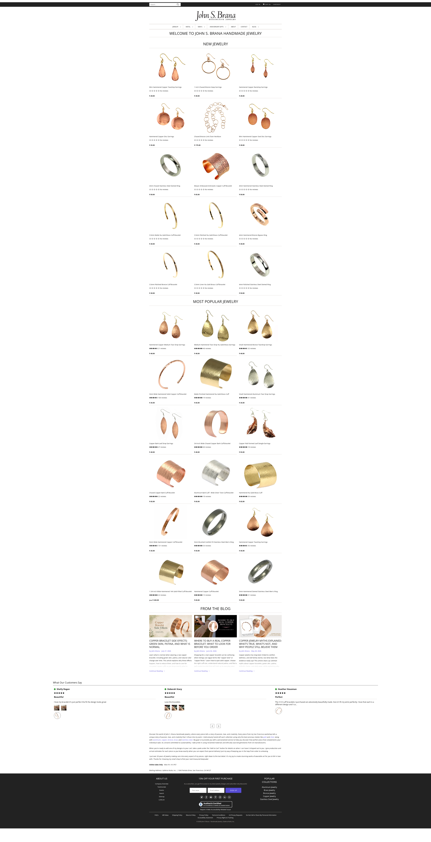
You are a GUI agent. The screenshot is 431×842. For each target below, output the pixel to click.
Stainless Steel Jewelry (269, 799)
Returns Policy (191, 815)
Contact (244, 27)
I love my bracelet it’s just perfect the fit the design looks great (80, 702)
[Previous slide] (212, 726)
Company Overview (161, 784)
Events (161, 790)
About (233, 27)
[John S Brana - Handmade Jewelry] (215, 16)
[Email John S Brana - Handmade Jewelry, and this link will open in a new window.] (229, 797)
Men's (200, 27)
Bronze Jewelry (269, 793)
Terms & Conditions (218, 815)
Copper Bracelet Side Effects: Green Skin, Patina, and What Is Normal (169, 643)
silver (272, 737)
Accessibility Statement (205, 818)
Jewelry (176, 27)
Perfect (279, 697)
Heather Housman (287, 689)
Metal (188, 27)
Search (161, 793)
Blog (254, 27)
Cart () (267, 4)
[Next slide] (219, 726)
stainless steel (187, 740)
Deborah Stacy (174, 689)
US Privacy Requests (235, 815)
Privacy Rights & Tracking (225, 818)
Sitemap (161, 797)
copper (164, 740)
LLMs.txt (162, 800)
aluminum (157, 740)
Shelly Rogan (63, 689)
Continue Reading (156, 671)
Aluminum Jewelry (269, 787)
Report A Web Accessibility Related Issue (215, 809)
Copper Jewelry (269, 796)
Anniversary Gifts (217, 27)
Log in (257, 4)
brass (176, 740)
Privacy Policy (203, 815)
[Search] (177, 4)
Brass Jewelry (269, 790)
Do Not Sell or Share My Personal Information (261, 815)
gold (265, 737)
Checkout (277, 4)
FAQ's (156, 815)
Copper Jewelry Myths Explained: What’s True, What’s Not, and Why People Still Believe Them (260, 643)
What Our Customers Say (67, 682)
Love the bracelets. (173, 702)
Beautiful (59, 697)
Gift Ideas (165, 815)
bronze (170, 740)
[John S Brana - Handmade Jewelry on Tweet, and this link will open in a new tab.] (201, 797)
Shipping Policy (177, 815)
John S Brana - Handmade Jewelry (211, 821)
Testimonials (161, 787)
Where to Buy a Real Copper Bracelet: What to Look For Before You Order (212, 643)
